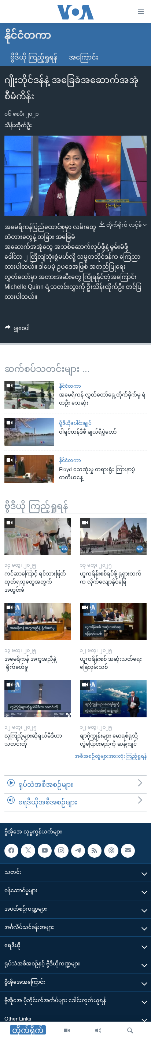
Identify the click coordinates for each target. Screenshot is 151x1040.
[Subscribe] (128, 850)
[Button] (17, 329)
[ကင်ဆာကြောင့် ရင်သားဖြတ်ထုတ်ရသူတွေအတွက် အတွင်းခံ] (37, 536)
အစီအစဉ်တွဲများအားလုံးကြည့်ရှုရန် (111, 756)
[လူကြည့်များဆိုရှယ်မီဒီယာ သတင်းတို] (37, 698)
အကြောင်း (83, 57)
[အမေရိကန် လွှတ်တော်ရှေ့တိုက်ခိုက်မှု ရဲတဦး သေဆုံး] (29, 395)
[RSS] (95, 850)
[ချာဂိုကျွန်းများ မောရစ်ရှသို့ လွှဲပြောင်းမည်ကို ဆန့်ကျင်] (113, 698)
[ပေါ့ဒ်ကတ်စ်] (111, 850)
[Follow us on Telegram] (78, 850)
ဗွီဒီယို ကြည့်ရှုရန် (33, 57)
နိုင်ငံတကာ (70, 386)
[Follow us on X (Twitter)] (28, 850)
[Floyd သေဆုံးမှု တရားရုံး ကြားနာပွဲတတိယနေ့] (29, 469)
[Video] (67, 1031)
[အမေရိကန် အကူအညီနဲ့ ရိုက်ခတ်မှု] (37, 621)
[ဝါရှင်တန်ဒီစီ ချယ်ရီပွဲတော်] (29, 432)
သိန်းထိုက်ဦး (18, 125)
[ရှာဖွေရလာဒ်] (130, 1031)
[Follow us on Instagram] (61, 850)
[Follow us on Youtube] (45, 850)
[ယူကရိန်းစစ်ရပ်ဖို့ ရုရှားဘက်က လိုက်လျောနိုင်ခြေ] (113, 536)
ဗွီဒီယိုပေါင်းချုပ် (75, 423)
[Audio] (98, 1031)
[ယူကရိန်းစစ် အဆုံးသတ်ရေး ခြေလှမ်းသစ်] (113, 621)
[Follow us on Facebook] (11, 850)
